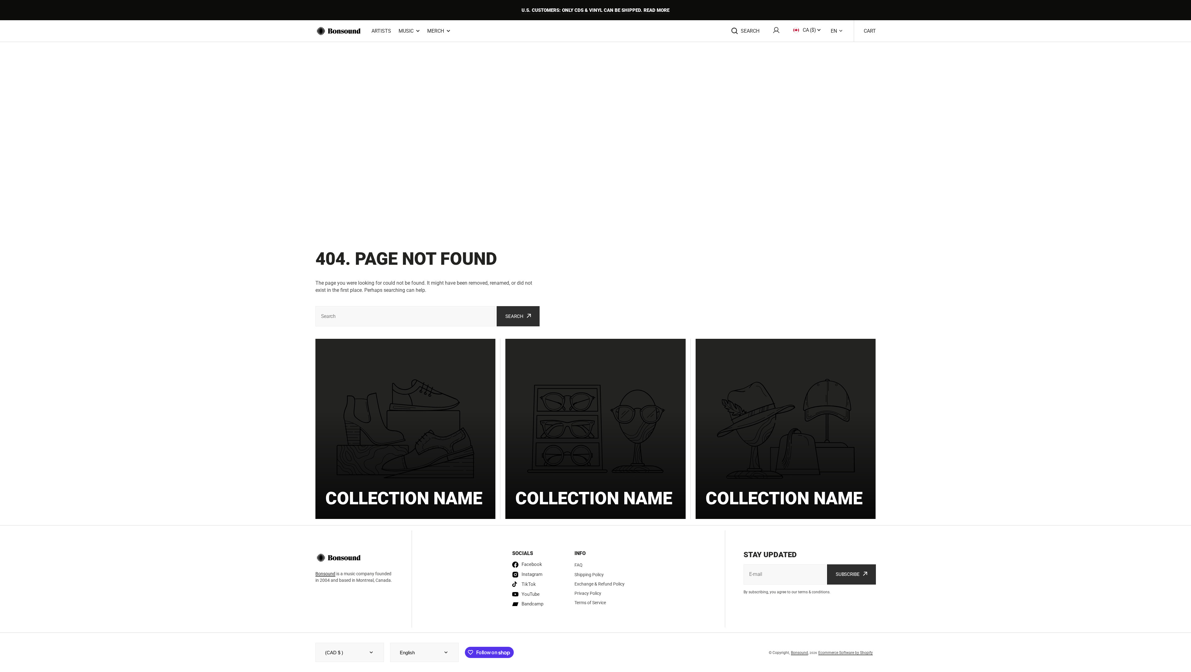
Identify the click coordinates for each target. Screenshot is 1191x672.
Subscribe (848, 574)
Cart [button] (870, 31)
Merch (435, 31)
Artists (381, 31)
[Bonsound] (338, 31)
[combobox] (405, 316)
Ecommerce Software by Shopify (845, 653)
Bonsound (325, 573)
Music (406, 31)
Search (750, 31)
